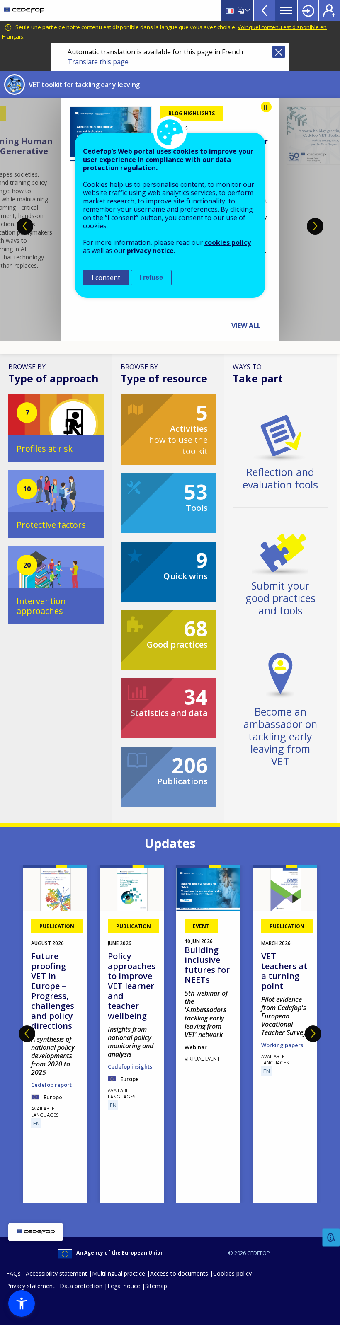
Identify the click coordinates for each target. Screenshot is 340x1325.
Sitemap (156, 1286)
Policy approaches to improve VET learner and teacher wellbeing (131, 985)
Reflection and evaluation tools (280, 478)
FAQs (13, 1273)
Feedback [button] (331, 1238)
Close (278, 52)
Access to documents (179, 1273)
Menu (286, 10)
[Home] (24, 10)
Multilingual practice (118, 1273)
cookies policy (227, 242)
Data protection (81, 1286)
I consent (106, 277)
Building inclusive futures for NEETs (207, 964)
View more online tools (264, 10)
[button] (21, 1303)
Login (308, 10)
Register (329, 10)
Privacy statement (30, 1286)
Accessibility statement (56, 1273)
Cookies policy (232, 1273)
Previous (25, 226)
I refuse (151, 277)
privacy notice (150, 250)
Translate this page (98, 61)
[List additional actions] (246, 10)
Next (315, 226)
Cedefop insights (130, 1066)
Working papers (282, 1045)
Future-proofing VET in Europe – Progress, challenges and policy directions (52, 990)
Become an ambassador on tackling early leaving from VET (280, 736)
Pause (266, 107)
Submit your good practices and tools (280, 597)
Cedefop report (51, 1084)
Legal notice (123, 1286)
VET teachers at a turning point (284, 970)
